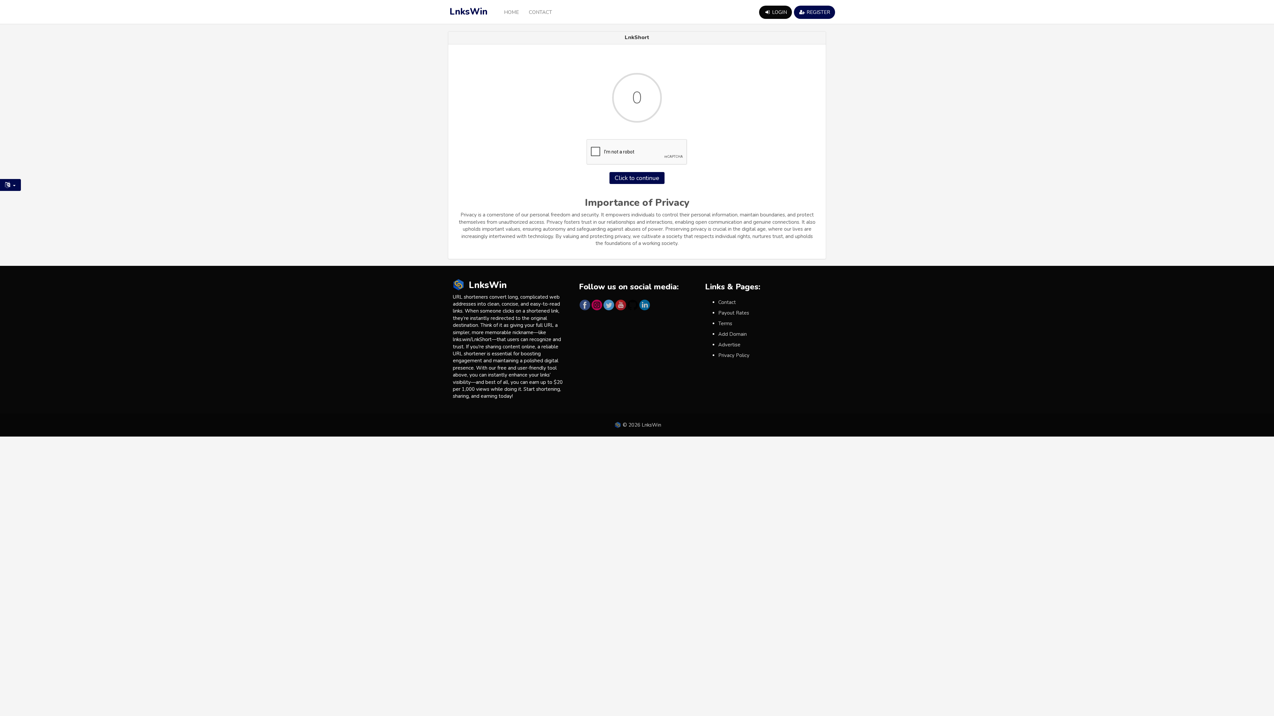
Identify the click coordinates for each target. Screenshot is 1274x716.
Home (511, 12)
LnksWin (468, 12)
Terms (725, 323)
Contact (540, 12)
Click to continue (637, 178)
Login (779, 12)
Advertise (729, 344)
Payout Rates (733, 313)
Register (817, 12)
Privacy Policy (733, 355)
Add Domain (732, 334)
